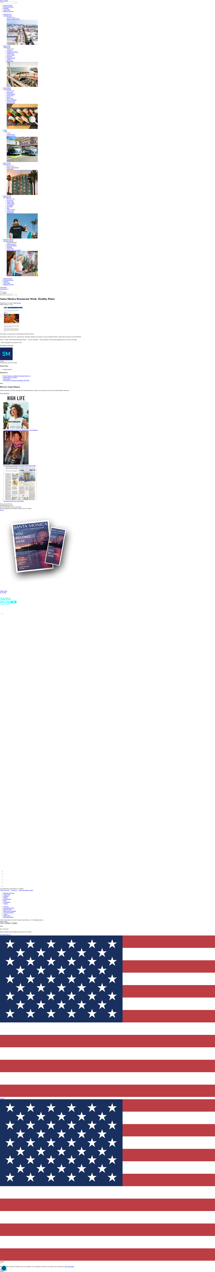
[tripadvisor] (4, 886)
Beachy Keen (7, 379)
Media (5, 900)
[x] (109, 871)
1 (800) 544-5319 (4, 890)
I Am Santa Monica (8, 912)
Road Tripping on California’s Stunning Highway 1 (17, 376)
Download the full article (6, 345)
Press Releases (7, 899)
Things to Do (6, 46)
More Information (69, 1266)
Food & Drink (7, 88)
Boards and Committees (9, 911)
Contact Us (14, 890)
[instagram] (4, 874)
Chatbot (5, 903)
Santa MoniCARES (8, 908)
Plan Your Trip (7, 196)
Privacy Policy (4, 921)
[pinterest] (4, 882)
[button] (107, 1181)
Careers (5, 914)
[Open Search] (7, 289)
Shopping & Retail (8, 239)
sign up (2, 510)
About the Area (7, 14)
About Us (6, 906)
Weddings (6, 8)
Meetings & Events (8, 11)
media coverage (7, 369)
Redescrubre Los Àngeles (10, 377)
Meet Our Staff (7, 909)
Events (5, 130)
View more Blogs (4, 393)
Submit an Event (7, 5)
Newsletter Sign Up (5, 934)
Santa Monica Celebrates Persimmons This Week (16, 380)
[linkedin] (4, 880)
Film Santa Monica (8, 7)
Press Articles (17, 303)
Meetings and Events (8, 893)
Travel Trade (6, 10)
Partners (5, 897)
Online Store (6, 915)
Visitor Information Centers (26, 890)
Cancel (4, 293)
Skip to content (4, 0)
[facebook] (4, 613)
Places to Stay (7, 163)
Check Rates (10, 169)
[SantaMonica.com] (8, 609)
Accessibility (6, 902)
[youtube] (4, 877)
